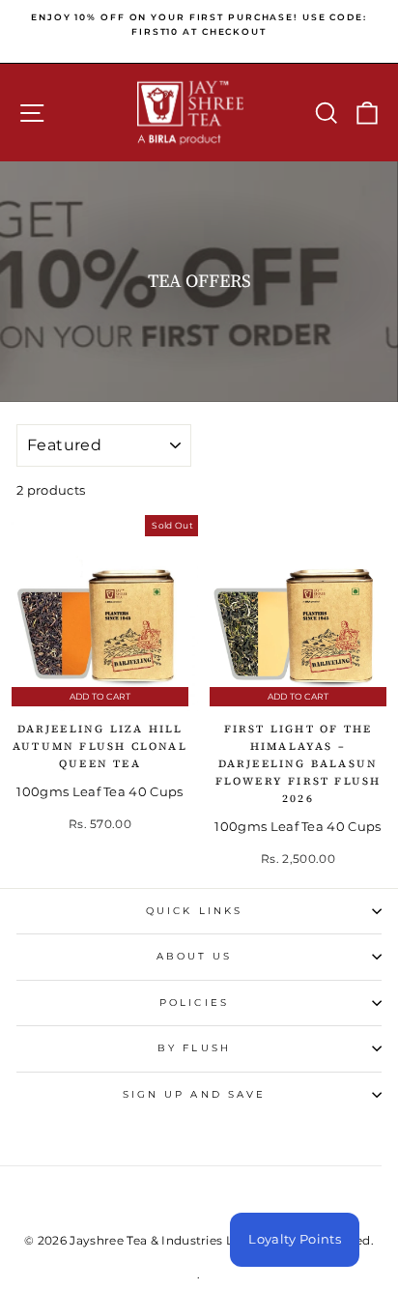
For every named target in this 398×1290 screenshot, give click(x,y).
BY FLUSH (194, 1048)
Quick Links (194, 910)
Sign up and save (194, 1094)
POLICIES (194, 1002)
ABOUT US (194, 956)
